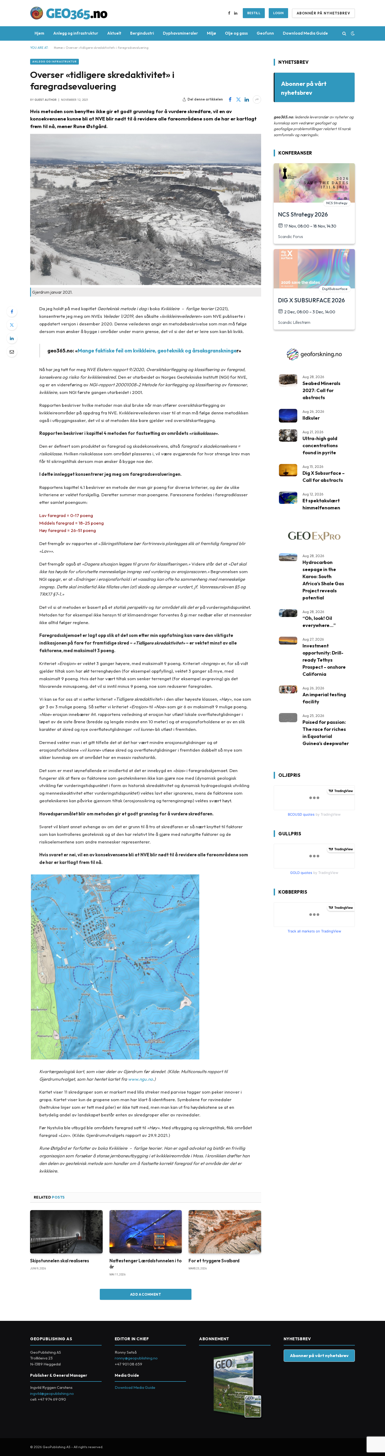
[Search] (344, 33)
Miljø (211, 33)
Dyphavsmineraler (180, 33)
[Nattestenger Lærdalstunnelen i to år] (145, 1231)
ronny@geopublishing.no (136, 1357)
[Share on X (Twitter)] (238, 99)
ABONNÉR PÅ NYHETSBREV (323, 13)
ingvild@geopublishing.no (52, 1393)
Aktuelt (114, 33)
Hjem (39, 33)
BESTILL (254, 13)
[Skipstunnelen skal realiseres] (66, 1231)
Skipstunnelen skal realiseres (59, 1260)
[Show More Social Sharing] (257, 99)
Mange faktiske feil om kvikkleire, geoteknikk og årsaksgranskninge (157, 350)
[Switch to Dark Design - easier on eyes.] (352, 33)
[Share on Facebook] (230, 99)
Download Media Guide (305, 33)
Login (278, 13)
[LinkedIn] (12, 338)
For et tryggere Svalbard (214, 1260)
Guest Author (46, 100)
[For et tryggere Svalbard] (225, 1231)
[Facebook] (12, 311)
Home (58, 48)
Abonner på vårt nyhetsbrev (319, 1355)
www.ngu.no (140, 1079)
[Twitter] (12, 325)
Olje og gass (236, 33)
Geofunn (265, 33)
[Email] (12, 351)
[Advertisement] (313, 1026)
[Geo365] (69, 13)
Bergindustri (142, 33)
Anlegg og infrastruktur (75, 33)
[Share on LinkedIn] (247, 99)
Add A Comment (145, 1294)
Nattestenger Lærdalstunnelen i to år (145, 1263)
